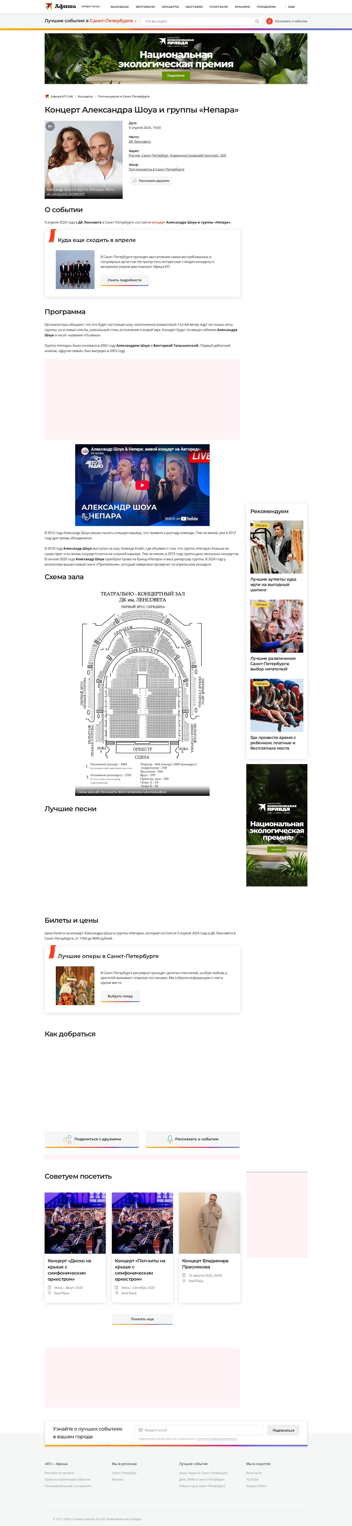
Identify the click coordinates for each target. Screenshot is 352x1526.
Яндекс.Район (256, 1486)
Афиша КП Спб (62, 96)
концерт (158, 222)
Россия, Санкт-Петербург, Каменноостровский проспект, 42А (177, 155)
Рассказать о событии (291, 21)
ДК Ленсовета (140, 141)
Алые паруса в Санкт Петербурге (203, 1473)
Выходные (120, 6)
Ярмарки (242, 6)
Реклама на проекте (59, 1473)
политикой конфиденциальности (216, 1438)
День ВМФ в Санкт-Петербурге (201, 1479)
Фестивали (145, 6)
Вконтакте (254, 1473)
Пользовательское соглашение (68, 1486)
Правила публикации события (67, 1479)
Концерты (170, 6)
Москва (117, 1479)
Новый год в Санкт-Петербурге (202, 1486)
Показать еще (142, 1319)
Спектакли (219, 6)
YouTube (252, 1479)
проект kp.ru (90, 6)
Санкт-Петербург (124, 1473)
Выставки (194, 6)
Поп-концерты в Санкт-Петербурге (124, 96)
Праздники (266, 6)
